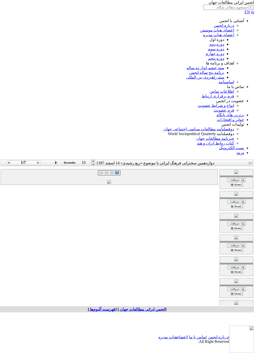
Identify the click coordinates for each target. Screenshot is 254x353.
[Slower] (93, 161)
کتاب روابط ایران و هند (215, 143)
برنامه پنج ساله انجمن (206, 72)
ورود (240, 152)
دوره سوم (216, 49)
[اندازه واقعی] (236, 181)
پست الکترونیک (231, 148)
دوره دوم (216, 44)
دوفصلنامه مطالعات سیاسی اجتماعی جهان (198, 129)
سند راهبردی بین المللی (205, 77)
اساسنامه (226, 82)
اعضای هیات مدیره (218, 35)
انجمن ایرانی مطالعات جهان (142, 309)
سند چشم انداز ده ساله (205, 68)
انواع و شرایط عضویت (216, 105)
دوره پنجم (216, 58)
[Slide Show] (55, 165)
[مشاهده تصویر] (8, 165)
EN (247, 12)
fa (252, 12)
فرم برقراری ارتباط (218, 96)
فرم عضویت (224, 110)
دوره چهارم (215, 54)
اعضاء (182, 337)
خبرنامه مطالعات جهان (215, 138)
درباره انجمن (224, 25)
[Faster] (93, 165)
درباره (223, 337)
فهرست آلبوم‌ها (102, 309)
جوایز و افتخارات (230, 120)
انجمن (213, 337)
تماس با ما (197, 337)
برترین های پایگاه (230, 115)
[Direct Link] (236, 185)
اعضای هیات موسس (217, 30)
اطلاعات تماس (222, 91)
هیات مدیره (168, 337)
